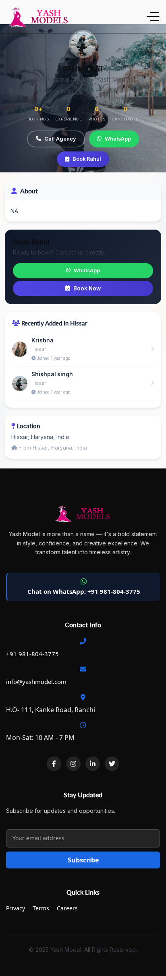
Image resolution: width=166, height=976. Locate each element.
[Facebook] (54, 763)
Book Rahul (87, 159)
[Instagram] (73, 763)
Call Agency (60, 139)
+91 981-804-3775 (32, 654)
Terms (41, 908)
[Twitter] (112, 763)
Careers (67, 908)
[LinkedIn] (92, 763)
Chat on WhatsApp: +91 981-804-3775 (83, 591)
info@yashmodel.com (36, 682)
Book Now (87, 288)
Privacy (15, 908)
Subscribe (83, 860)
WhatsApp (118, 139)
